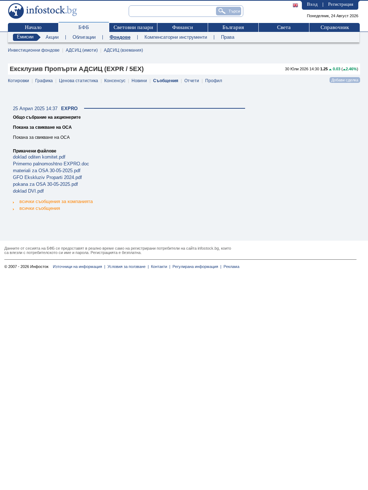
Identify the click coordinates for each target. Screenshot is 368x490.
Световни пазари (133, 27)
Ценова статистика (78, 80)
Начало (33, 27)
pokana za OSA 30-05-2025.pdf (45, 184)
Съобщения (165, 80)
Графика (44, 80)
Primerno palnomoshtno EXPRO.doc (51, 163)
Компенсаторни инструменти (175, 37)
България (233, 27)
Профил (213, 80)
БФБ (83, 27)
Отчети (191, 80)
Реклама (230, 266)
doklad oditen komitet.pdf (39, 157)
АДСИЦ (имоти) (82, 50)
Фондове (120, 37)
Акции (52, 37)
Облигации (84, 37)
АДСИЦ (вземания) (123, 50)
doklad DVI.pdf (28, 191)
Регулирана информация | (195, 266)
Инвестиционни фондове (34, 50)
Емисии (25, 36)
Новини (139, 80)
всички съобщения (39, 208)
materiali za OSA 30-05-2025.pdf (46, 170)
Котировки (18, 80)
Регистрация (340, 4)
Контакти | (159, 266)
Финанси (182, 27)
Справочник (335, 27)
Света (284, 27)
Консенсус (114, 80)
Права (227, 37)
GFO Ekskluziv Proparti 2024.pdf (47, 177)
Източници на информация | (79, 266)
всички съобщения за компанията (56, 201)
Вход (312, 4)
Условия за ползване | (127, 266)
